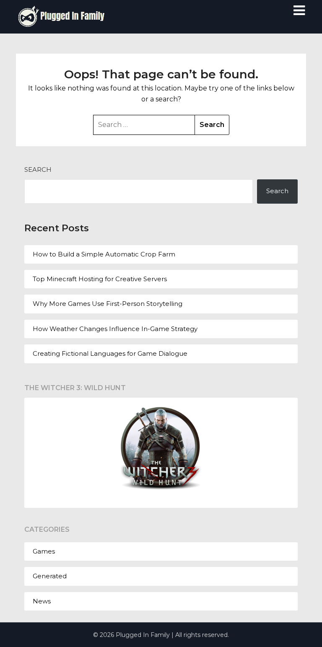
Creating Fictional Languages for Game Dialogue (110, 353)
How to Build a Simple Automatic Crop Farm (104, 254)
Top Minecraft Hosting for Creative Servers (100, 279)
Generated (50, 576)
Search (38, 169)
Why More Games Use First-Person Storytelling (107, 304)
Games (44, 551)
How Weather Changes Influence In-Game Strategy (115, 329)
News (42, 601)
